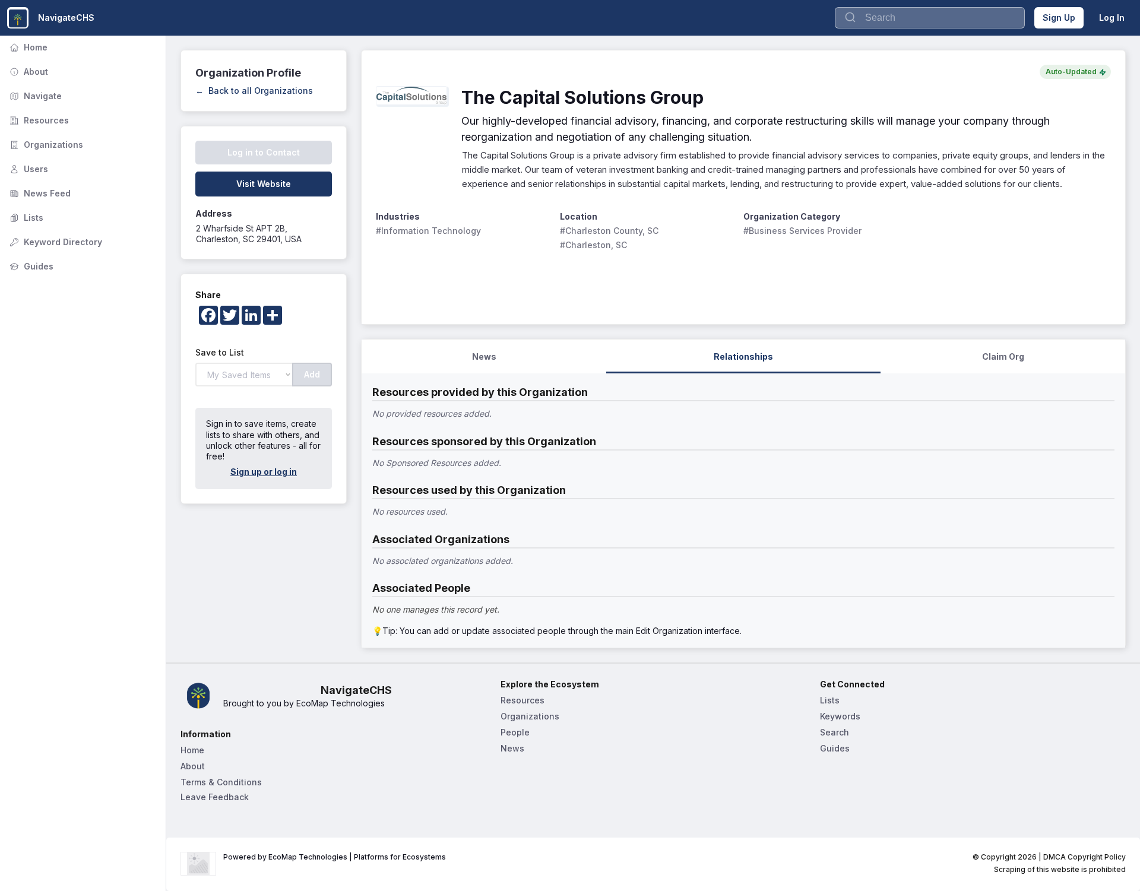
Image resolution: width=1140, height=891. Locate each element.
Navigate (34, 96)
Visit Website (263, 184)
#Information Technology (428, 231)
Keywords (840, 716)
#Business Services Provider (802, 231)
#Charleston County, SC (609, 231)
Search (834, 732)
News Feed (39, 193)
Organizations (45, 144)
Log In (1112, 17)
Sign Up (1059, 17)
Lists (25, 218)
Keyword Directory (54, 242)
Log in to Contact (263, 152)
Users (27, 169)
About (27, 71)
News (512, 748)
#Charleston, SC (593, 245)
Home (27, 47)
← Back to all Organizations (254, 90)
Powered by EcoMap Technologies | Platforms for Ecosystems (334, 856)
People (515, 732)
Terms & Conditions (221, 782)
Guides (30, 266)
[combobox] (930, 17)
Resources (38, 120)
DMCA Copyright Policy (1084, 856)
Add (312, 374)
